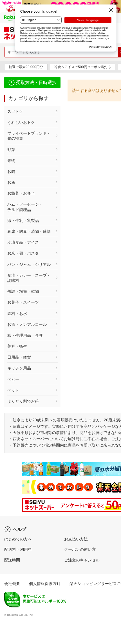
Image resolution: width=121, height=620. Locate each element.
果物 (11, 160)
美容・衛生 (17, 346)
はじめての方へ (18, 539)
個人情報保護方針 (44, 583)
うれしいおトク (21, 122)
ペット (13, 390)
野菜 (11, 149)
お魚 (11, 182)
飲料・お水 (17, 313)
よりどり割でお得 (23, 401)
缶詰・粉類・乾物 (23, 291)
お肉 (11, 171)
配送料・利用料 (18, 549)
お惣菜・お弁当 (21, 193)
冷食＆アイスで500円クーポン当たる (82, 67)
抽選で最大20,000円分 (26, 67)
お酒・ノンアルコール (27, 324)
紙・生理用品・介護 (25, 335)
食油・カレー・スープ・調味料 (29, 278)
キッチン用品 (19, 368)
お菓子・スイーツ (23, 302)
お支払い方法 (76, 539)
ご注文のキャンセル (82, 560)
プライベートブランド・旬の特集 (29, 136)
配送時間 (12, 560)
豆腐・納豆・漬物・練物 (29, 231)
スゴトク (15, 111)
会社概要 (12, 583)
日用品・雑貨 (19, 357)
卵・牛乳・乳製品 (23, 220)
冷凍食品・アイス (23, 242)
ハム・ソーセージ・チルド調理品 (25, 207)
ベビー (13, 379)
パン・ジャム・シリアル (29, 264)
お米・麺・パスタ (23, 253)
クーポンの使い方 (80, 549)
